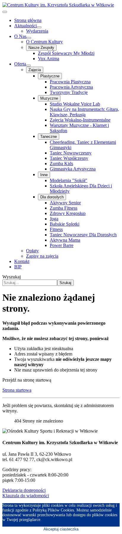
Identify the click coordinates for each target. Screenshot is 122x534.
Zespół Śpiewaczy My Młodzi (66, 53)
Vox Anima (48, 58)
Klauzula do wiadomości (25, 495)
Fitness (56, 229)
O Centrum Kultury (44, 41)
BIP (18, 266)
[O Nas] (28, 38)
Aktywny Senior (65, 202)
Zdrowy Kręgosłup (68, 213)
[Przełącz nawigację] (4, 12)
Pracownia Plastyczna (70, 81)
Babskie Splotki (64, 224)
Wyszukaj (11, 276)
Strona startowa (16, 390)
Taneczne (48, 136)
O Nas (20, 36)
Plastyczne (50, 76)
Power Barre (61, 245)
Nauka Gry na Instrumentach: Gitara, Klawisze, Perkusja (84, 112)
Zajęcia (34, 70)
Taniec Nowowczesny (71, 152)
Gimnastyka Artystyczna (73, 168)
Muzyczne (49, 98)
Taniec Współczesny (69, 158)
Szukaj (65, 282)
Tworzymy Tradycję (69, 92)
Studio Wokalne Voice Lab (75, 103)
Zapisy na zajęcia (42, 256)
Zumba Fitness (63, 208)
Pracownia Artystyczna (71, 87)
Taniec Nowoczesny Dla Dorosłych (83, 234)
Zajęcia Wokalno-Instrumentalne (80, 119)
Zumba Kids (61, 163)
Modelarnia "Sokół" (68, 180)
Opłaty (32, 250)
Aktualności (25, 25)
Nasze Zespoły (41, 47)
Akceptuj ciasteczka (61, 529)
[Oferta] (28, 65)
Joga (54, 218)
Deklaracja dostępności (24, 490)
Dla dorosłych (52, 197)
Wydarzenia (37, 31)
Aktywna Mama (65, 240)
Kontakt (21, 261)
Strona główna (27, 20)
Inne (44, 175)
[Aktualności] (39, 27)
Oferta (20, 63)
